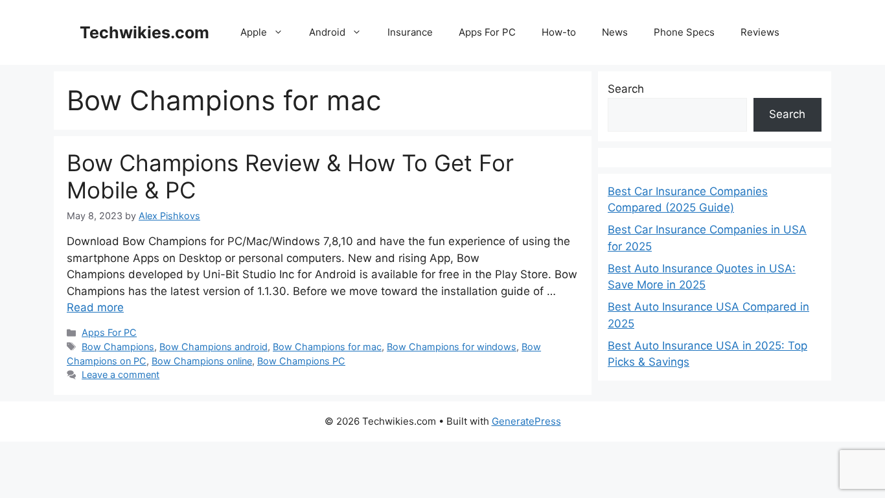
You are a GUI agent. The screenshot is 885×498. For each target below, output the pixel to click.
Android (327, 32)
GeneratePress (526, 421)
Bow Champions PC (301, 360)
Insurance (410, 32)
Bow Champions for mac (327, 346)
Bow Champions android (213, 346)
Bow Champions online (202, 360)
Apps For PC (487, 32)
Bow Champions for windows (451, 346)
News (615, 32)
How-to (559, 32)
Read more (95, 307)
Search (626, 88)
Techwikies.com (144, 32)
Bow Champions (118, 346)
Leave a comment (120, 374)
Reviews (760, 32)
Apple (253, 32)
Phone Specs (684, 32)
